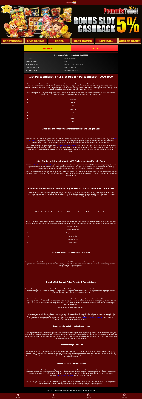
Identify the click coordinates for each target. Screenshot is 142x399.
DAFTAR (47, 48)
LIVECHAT (124, 398)
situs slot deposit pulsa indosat (43, 165)
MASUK (18, 398)
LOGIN (94, 48)
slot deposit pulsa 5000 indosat (92, 318)
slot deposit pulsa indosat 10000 (66, 146)
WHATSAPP (89, 398)
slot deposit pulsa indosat (65, 375)
